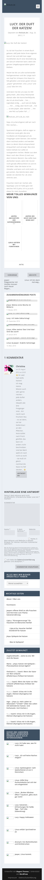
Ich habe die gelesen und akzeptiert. (19, 560)
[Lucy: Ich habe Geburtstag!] (22, 314)
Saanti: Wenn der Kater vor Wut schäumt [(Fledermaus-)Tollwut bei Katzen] (22, 683)
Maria (9, 664)
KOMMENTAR (9, 503)
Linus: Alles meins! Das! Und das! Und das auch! (21, 330)
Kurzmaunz (11, 605)
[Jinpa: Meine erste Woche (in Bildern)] (22, 301)
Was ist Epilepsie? (17, 642)
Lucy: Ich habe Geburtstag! (18, 318)
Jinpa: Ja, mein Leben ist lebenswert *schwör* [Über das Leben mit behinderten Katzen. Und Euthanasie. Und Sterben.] (22, 704)
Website (32, 529)
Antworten (21, 474)
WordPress (24, 874)
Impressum (12, 877)
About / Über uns (13, 599)
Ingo (8, 701)
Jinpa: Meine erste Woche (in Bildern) (19, 306)
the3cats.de (23, 33)
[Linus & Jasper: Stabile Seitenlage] (22, 339)
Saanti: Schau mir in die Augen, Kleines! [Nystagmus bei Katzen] (19, 693)
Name (7, 529)
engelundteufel (13, 656)
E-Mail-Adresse (21, 530)
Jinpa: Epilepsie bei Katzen (17, 636)
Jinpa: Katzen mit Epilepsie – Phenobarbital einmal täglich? (21, 665)
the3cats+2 (11, 671)
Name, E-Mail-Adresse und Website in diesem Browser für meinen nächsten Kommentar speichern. (21, 541)
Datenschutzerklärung (26, 560)
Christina (20, 366)
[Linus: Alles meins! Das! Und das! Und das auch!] (22, 325)
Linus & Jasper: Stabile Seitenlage (21, 343)
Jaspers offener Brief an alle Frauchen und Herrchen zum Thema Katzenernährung (21, 612)
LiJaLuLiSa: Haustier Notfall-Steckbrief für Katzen (20, 629)
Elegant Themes (22, 871)
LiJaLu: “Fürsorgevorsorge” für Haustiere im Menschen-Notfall (19, 621)
